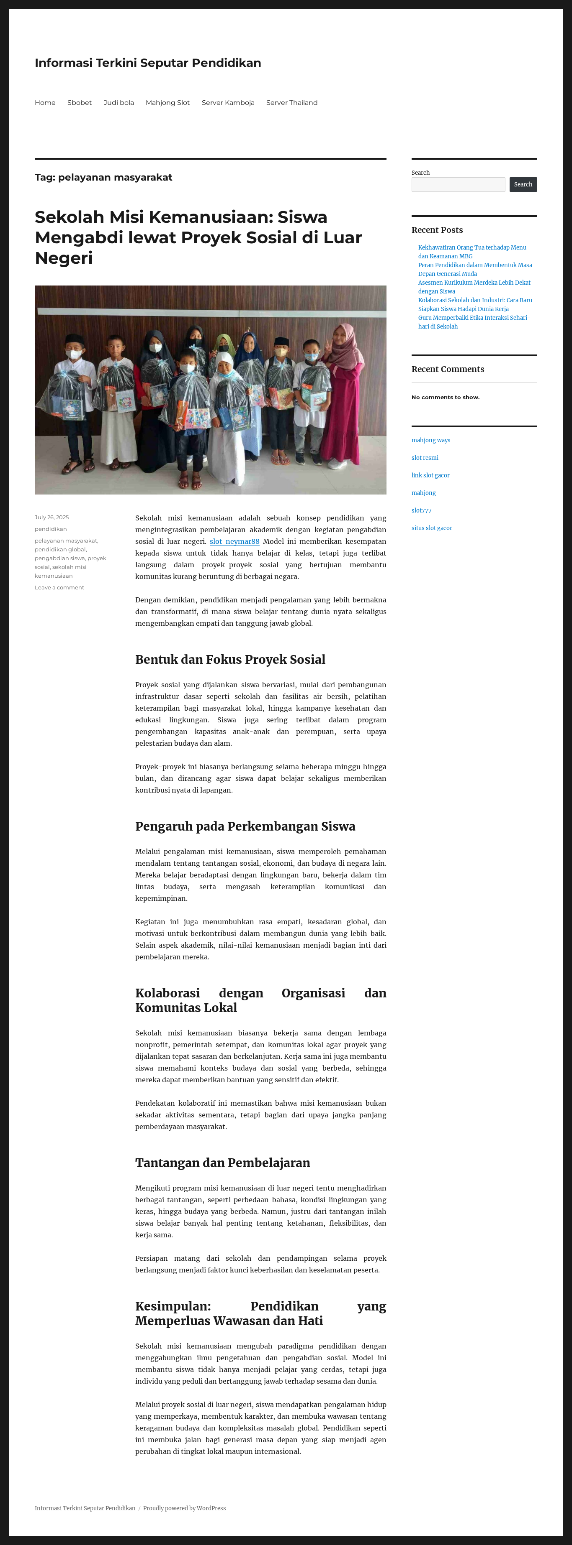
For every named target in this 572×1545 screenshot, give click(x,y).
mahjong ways (431, 440)
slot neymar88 (235, 541)
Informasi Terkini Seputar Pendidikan (148, 63)
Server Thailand (292, 103)
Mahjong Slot (168, 103)
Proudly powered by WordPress (184, 1508)
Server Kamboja (228, 103)
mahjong (424, 493)
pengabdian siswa (60, 558)
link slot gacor (431, 475)
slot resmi (425, 457)
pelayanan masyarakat (66, 540)
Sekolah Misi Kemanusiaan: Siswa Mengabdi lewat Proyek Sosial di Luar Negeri (198, 237)
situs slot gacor (432, 528)
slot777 (422, 510)
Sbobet (79, 103)
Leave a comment (59, 587)
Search (421, 172)
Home (45, 103)
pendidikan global (60, 549)
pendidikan (51, 528)
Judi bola (119, 103)
